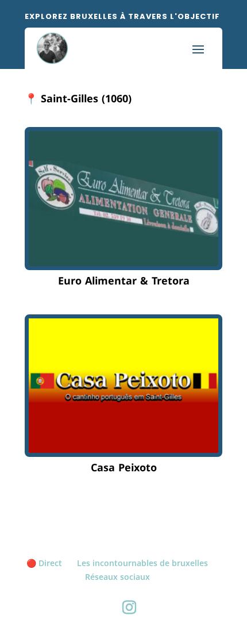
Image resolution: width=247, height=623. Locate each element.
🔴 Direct (44, 562)
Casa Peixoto (124, 468)
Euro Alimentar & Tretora (124, 281)
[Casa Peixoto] (123, 385)
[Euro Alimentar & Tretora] (123, 198)
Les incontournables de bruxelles (142, 562)
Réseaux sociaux (117, 576)
